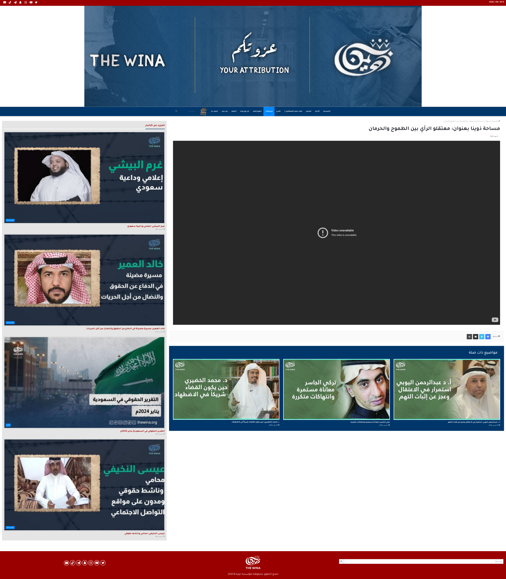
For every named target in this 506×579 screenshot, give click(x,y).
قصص (308, 111)
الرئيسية (326, 111)
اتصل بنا (214, 111)
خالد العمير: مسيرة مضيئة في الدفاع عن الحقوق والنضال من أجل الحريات (125, 329)
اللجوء (234, 111)
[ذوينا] (253, 56)
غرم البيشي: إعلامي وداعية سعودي (146, 226)
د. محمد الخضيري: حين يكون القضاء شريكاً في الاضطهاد (255, 422)
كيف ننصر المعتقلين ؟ (293, 111)
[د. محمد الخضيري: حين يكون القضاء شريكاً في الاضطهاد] (226, 389)
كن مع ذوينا (244, 111)
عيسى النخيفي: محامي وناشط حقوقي (145, 533)
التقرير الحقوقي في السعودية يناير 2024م (142, 431)
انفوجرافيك (257, 111)
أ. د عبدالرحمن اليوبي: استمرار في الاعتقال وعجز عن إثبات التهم (474, 422)
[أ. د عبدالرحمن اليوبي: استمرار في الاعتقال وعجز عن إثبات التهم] (447, 389)
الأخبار (317, 111)
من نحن (225, 111)
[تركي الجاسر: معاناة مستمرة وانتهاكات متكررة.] (336, 389)
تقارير (278, 111)
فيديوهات (269, 111)
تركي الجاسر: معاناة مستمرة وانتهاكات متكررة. (370, 422)
